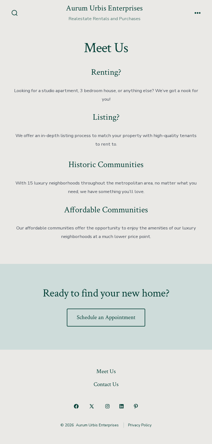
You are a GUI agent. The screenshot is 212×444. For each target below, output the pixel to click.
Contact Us (106, 384)
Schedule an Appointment (106, 317)
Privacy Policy (140, 425)
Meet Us (106, 371)
